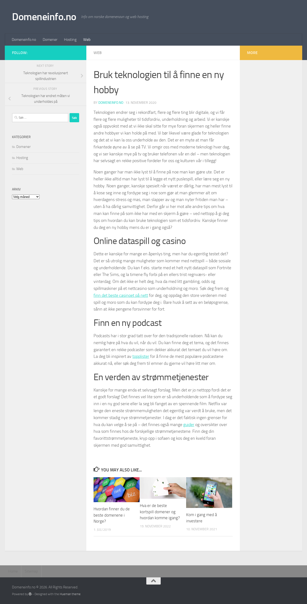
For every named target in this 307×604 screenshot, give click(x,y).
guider (188, 424)
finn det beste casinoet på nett (121, 295)
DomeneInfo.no (110, 103)
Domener (50, 39)
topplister (140, 356)
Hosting (70, 39)
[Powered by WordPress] (30, 594)
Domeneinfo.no (44, 17)
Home (13, 571)
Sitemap (31, 571)
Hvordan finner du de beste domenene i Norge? (112, 515)
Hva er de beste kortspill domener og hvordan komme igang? (160, 511)
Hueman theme (70, 594)
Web (86, 39)
